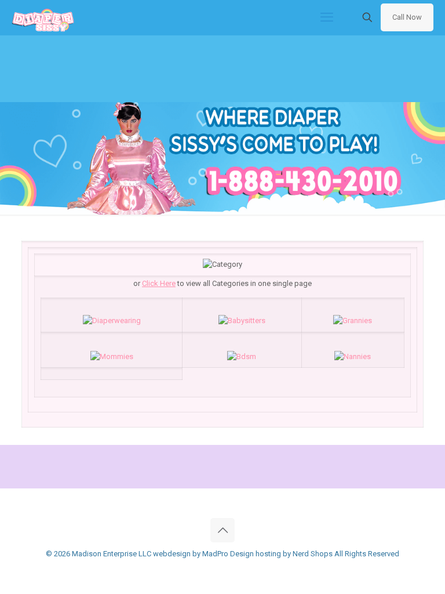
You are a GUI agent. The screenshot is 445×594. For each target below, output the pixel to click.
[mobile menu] (327, 17)
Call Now (407, 17)
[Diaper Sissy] (43, 17)
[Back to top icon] (222, 530)
